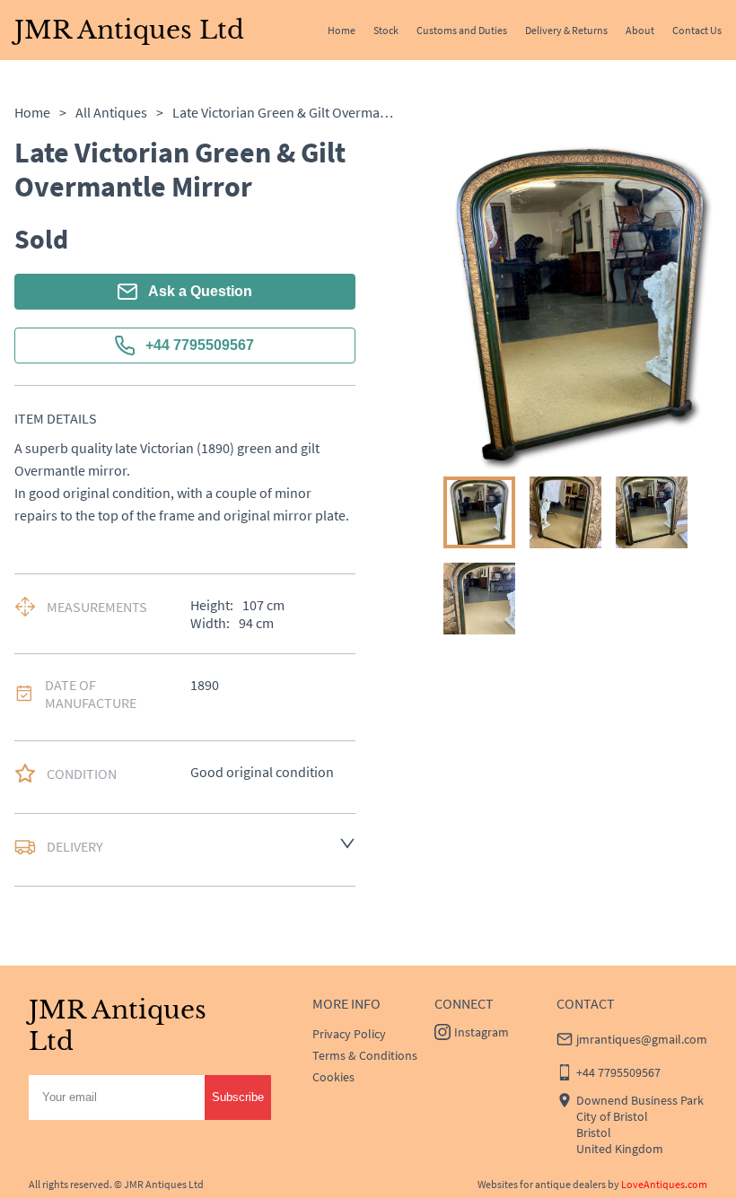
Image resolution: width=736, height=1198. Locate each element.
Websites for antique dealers (542, 1184)
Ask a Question (200, 291)
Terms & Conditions (364, 1055)
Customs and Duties (461, 30)
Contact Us (697, 30)
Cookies (333, 1077)
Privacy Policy (349, 1034)
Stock (386, 30)
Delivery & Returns (566, 30)
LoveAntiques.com (664, 1184)
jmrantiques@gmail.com (641, 1039)
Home (341, 30)
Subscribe (238, 1097)
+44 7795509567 (199, 345)
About (640, 30)
